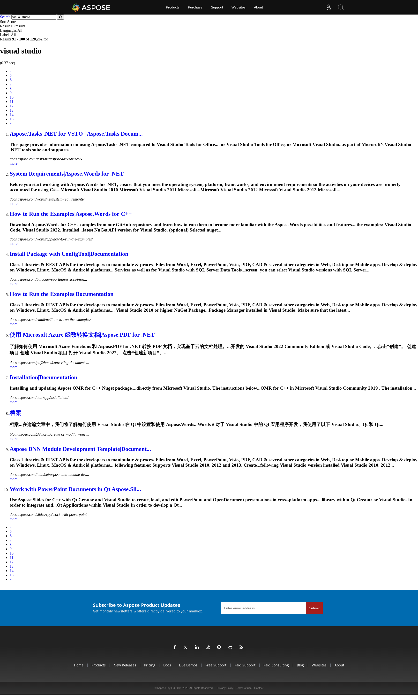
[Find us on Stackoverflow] (209, 647)
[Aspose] (91, 7)
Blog (300, 665)
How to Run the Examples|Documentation (61, 294)
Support (217, 7)
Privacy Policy (225, 688)
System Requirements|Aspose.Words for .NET (67, 173)
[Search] (341, 7)
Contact (258, 688)
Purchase (195, 7)
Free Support (215, 665)
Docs (167, 665)
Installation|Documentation (43, 377)
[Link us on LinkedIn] (198, 647)
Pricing (149, 665)
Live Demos (188, 665)
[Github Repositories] (231, 647)
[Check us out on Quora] (220, 647)
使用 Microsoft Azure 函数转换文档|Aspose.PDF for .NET (82, 335)
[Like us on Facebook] (175, 647)
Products (172, 7)
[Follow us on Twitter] (187, 647)
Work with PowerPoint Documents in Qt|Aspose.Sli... (75, 489)
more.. (14, 163)
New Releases (125, 665)
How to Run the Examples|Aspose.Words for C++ (71, 214)
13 (12, 110)
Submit (314, 608)
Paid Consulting (276, 665)
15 (12, 119)
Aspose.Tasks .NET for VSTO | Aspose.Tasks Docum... (76, 134)
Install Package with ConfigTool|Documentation (69, 254)
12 (12, 106)
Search (5, 17)
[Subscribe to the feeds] (242, 647)
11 (11, 102)
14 (12, 115)
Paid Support (244, 665)
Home (78, 665)
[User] (329, 7)
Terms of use (244, 688)
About (258, 7)
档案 (15, 413)
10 (12, 97)
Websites (238, 7)
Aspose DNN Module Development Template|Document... (80, 449)
